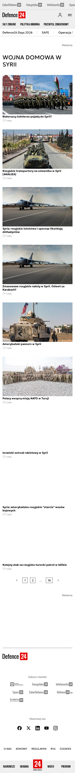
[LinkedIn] (37, 728)
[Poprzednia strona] (17, 580)
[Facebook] (19, 728)
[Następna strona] (58, 580)
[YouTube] (46, 728)
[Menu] (70, 15)
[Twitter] (28, 728)
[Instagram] (55, 728)
